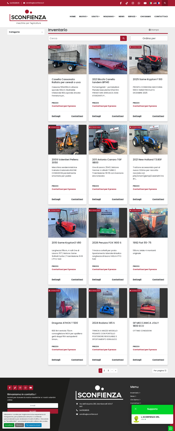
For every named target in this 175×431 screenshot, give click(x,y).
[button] (83, 16)
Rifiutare (19, 425)
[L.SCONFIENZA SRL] (99, 392)
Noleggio (108, 16)
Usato (95, 16)
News (121, 16)
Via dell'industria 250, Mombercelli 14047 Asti (96, 405)
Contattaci (161, 16)
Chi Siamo (145, 16)
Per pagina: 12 (160, 370)
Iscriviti (33, 411)
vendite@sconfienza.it (35, 3)
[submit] (123, 38)
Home (73, 16)
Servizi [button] (131, 16)
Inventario (134, 393)
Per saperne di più (33, 425)
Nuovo (83, 16)
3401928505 (14, 3)
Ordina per (149, 38)
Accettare (9, 425)
